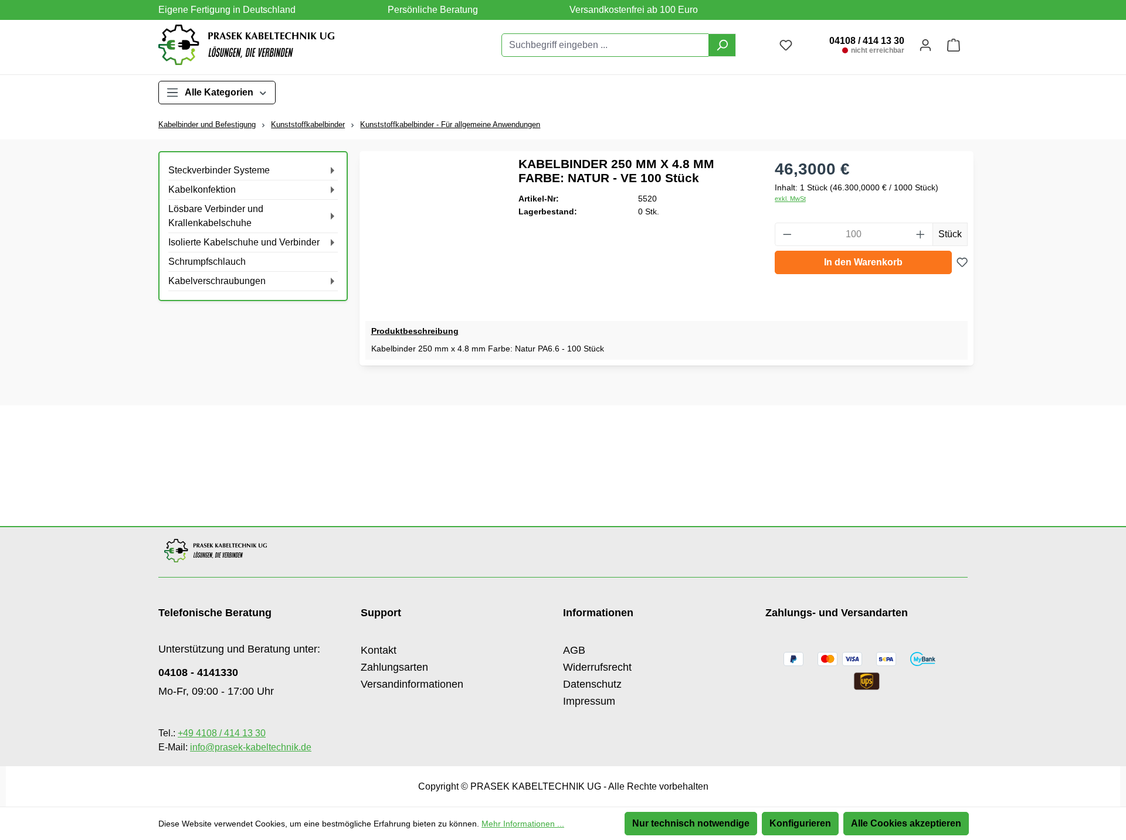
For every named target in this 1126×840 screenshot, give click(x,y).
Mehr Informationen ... (522, 823)
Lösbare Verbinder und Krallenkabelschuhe (215, 216)
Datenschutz (592, 684)
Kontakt (378, 650)
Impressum (589, 701)
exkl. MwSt (790, 198)
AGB (574, 650)
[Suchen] (722, 45)
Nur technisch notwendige (690, 823)
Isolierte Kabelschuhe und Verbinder (244, 242)
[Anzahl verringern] (787, 234)
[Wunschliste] (962, 262)
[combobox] (605, 45)
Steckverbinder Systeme (219, 170)
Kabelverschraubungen (217, 281)
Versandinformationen (412, 684)
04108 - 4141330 (198, 672)
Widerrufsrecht (597, 667)
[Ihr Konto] (925, 45)
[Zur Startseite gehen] (246, 45)
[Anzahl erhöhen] (920, 234)
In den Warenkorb (863, 262)
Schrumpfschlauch (207, 262)
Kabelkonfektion (202, 189)
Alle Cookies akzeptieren (906, 823)
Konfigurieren (800, 823)
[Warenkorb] (954, 45)
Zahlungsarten (394, 667)
